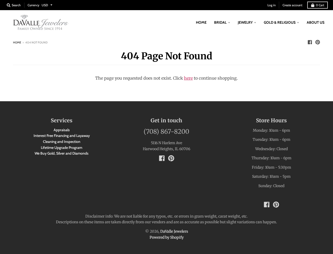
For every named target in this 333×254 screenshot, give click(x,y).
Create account (292, 5)
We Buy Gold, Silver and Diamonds (61, 153)
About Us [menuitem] (315, 22)
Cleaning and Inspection (61, 141)
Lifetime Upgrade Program (61, 147)
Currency (33, 5)
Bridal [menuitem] (220, 22)
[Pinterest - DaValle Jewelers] (317, 42)
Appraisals (62, 130)
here (188, 78)
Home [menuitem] (201, 22)
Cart (320, 5)
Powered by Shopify (167, 237)
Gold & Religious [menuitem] (280, 22)
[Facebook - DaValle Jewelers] (310, 42)
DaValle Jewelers (174, 231)
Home (17, 42)
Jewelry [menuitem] (245, 22)
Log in (271, 5)
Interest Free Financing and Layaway (62, 135)
